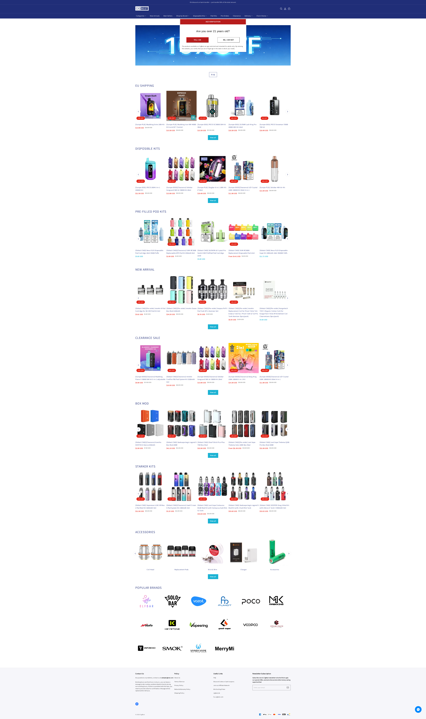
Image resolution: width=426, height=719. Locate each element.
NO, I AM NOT (228, 40)
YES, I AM (197, 40)
